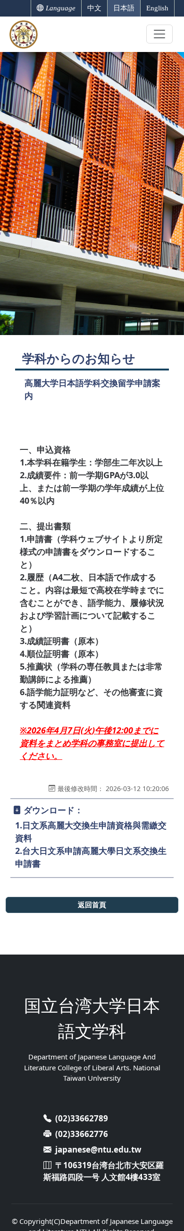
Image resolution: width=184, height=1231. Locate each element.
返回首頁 (92, 905)
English (157, 8)
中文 (94, 8)
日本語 (123, 8)
